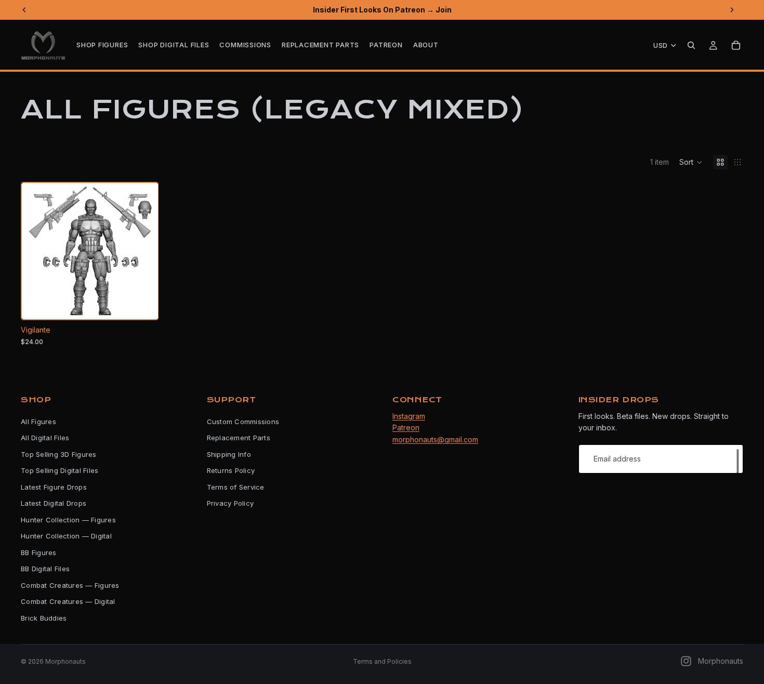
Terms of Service (236, 487)
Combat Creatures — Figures (70, 585)
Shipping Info (229, 454)
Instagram (408, 416)
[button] (691, 162)
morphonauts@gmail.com (435, 439)
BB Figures (39, 552)
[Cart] (736, 45)
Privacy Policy (230, 503)
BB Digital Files (45, 568)
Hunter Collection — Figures (68, 520)
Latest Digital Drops (53, 503)
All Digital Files (45, 437)
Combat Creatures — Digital (68, 601)
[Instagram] (686, 661)
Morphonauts (65, 661)
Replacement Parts (238, 437)
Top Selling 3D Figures (59, 454)
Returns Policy (231, 470)
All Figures (38, 421)
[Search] (691, 45)
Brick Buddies (44, 618)
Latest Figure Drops (54, 487)
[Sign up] (737, 461)
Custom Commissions (243, 421)
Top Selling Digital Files (60, 470)
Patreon (405, 427)
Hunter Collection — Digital (66, 536)
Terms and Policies (382, 661)
